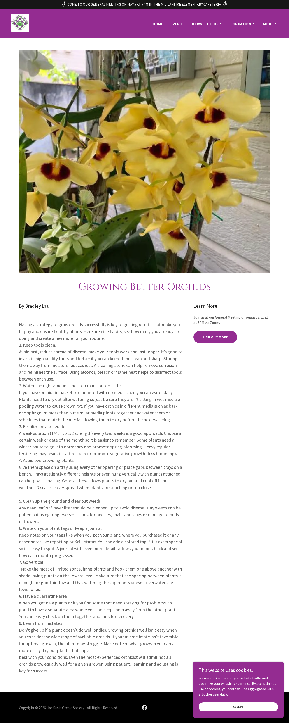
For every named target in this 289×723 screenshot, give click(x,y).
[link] (20, 22)
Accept (238, 707)
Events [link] (177, 23)
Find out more (215, 337)
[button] (207, 23)
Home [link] (158, 23)
